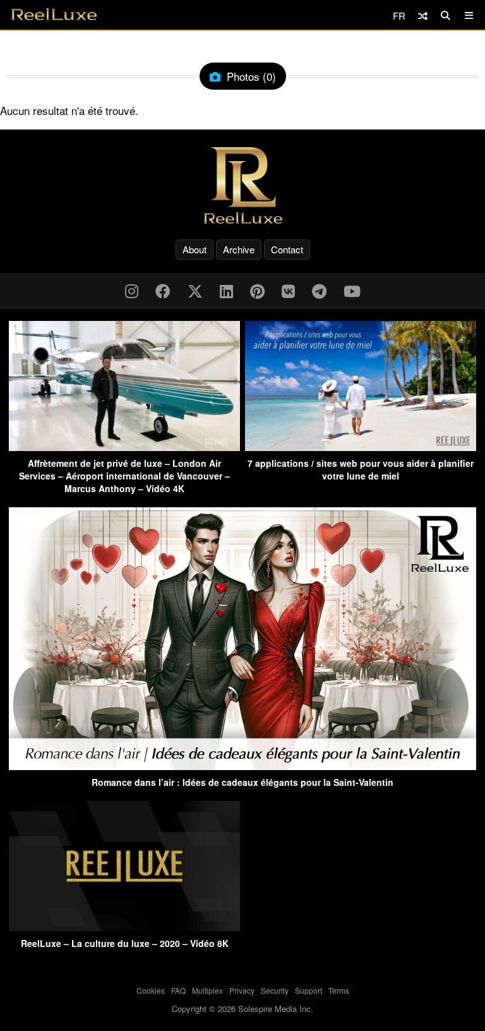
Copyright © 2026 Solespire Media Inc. (242, 1009)
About (195, 249)
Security (275, 990)
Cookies (150, 990)
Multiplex (207, 990)
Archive (238, 249)
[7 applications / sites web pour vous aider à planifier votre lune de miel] (360, 447)
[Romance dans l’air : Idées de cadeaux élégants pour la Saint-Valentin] (242, 766)
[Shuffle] (423, 15)
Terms (338, 990)
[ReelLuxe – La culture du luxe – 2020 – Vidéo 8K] (124, 927)
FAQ (178, 990)
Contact (287, 249)
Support (308, 990)
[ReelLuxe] (242, 185)
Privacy (241, 990)
